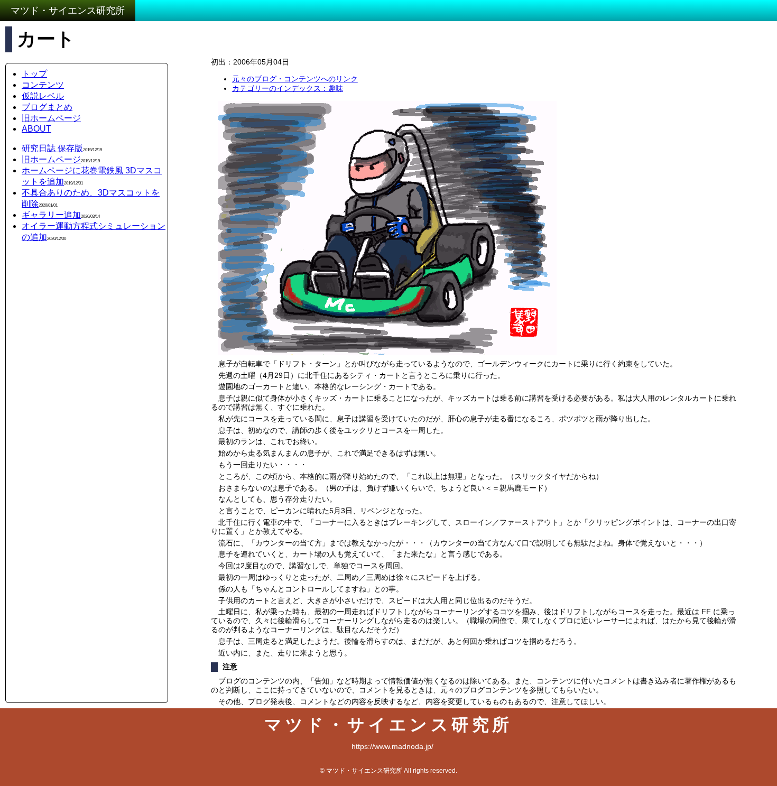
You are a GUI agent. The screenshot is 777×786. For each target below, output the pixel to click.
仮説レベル (43, 95)
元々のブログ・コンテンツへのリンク (295, 79)
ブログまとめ (47, 107)
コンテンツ (43, 84)
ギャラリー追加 (51, 214)
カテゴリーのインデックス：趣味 (287, 88)
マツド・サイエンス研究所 (68, 10)
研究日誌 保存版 (52, 148)
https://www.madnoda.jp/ (392, 746)
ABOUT (36, 128)
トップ (34, 73)
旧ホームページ (51, 118)
